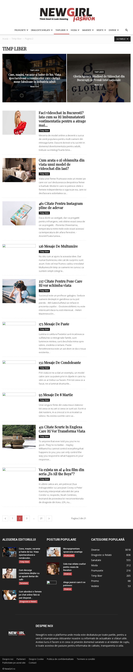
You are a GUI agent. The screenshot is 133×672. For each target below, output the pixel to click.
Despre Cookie (36, 659)
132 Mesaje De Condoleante (60, 362)
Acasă (5, 38)
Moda (74, 30)
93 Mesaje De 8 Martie (56, 394)
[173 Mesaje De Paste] (19, 334)
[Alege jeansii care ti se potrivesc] (54, 587)
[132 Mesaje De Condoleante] (19, 372)
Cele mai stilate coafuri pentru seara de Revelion (74, 567)
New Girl (34, 86)
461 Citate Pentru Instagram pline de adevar (61, 205)
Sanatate (86, 30)
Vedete (99, 30)
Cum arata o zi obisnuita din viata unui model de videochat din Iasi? (62, 164)
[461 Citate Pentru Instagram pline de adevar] (19, 213)
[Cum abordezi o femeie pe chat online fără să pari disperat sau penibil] (9, 595)
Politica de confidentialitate (60, 659)
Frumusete (20, 30)
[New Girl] (66, 13)
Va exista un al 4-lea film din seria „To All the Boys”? (61, 471)
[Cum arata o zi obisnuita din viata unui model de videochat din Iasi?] (19, 170)
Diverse (112, 30)
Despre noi (7, 659)
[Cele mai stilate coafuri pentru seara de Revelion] (54, 568)
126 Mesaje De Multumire (58, 246)
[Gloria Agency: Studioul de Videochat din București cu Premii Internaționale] (99, 81)
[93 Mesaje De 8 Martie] (19, 405)
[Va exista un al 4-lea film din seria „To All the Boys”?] (19, 480)
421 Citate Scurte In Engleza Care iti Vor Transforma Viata (62, 428)
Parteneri (21, 659)
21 (41, 518)
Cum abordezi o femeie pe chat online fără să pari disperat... (30, 594)
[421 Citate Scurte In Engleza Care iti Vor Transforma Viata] (19, 437)
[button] (126, 30)
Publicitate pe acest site (13, 662)
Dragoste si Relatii (40, 30)
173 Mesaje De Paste (54, 323)
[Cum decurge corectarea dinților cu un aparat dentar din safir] (9, 573)
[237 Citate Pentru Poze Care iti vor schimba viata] (19, 291)
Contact (32, 662)
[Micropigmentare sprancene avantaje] (54, 551)
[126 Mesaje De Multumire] (19, 256)
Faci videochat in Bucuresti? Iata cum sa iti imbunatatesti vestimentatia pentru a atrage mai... (62, 118)
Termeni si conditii (86, 659)
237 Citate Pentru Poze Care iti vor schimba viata (60, 283)
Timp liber (60, 30)
